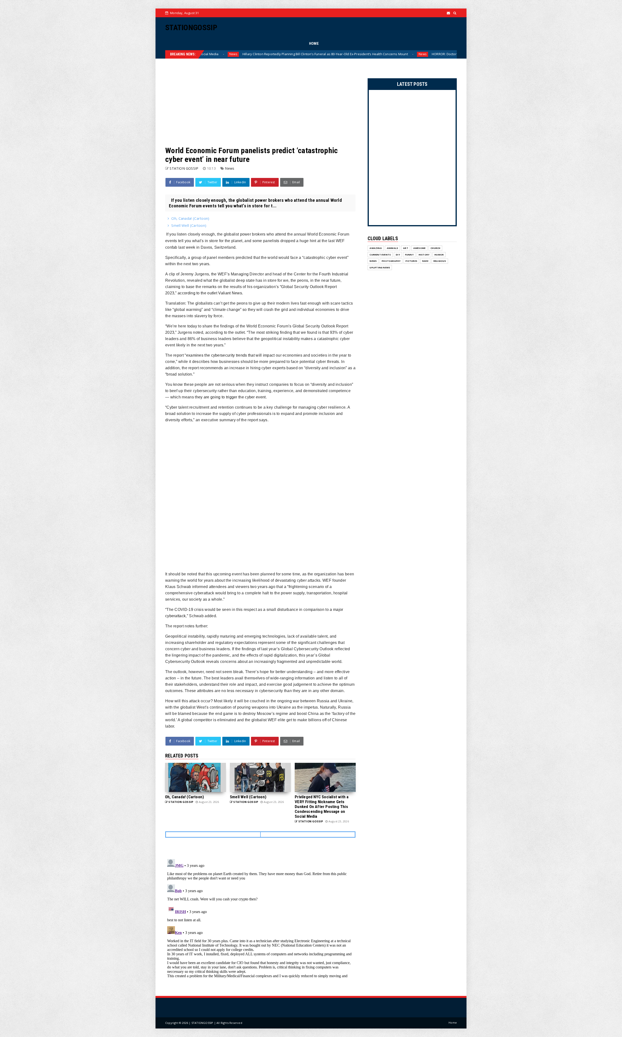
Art (405, 248)
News (302, 54)
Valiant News (230, 293)
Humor (439, 254)
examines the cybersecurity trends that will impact (230, 355)
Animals (392, 248)
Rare (425, 261)
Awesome (419, 248)
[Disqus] (260, 918)
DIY (398, 254)
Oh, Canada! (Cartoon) (190, 218)
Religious (439, 261)
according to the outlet (198, 293)
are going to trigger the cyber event (230, 397)
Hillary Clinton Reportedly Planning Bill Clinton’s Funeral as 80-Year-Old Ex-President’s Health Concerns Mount (204, 54)
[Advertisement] (260, 102)
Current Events (380, 254)
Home (453, 1022)
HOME (314, 43)
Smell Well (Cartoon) (188, 225)
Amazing (375, 248)
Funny (409, 254)
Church (435, 248)
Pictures (411, 261)
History (424, 254)
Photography (391, 261)
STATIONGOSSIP (191, 27)
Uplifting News (380, 267)
